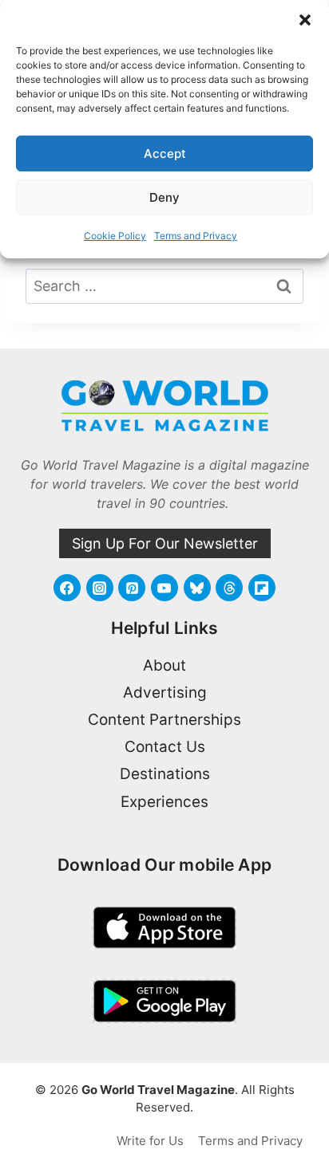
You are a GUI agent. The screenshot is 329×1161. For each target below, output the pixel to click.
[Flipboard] (261, 587)
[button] (305, 20)
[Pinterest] (131, 587)
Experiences (164, 802)
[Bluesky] (197, 587)
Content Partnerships (164, 719)
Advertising (165, 692)
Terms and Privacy (195, 236)
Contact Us (165, 747)
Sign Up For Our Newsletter (165, 543)
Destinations (165, 774)
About (164, 665)
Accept (165, 153)
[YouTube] (164, 587)
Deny (164, 197)
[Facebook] (67, 587)
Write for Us (150, 1140)
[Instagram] (99, 587)
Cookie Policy (115, 236)
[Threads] (229, 587)
